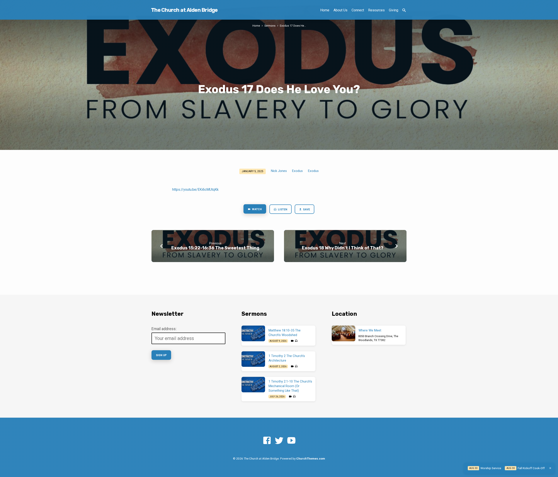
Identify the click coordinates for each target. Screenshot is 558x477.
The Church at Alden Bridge (184, 10)
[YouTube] (291, 440)
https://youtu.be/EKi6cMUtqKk (195, 189)
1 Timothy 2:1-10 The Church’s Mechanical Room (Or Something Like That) (290, 386)
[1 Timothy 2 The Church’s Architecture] (253, 359)
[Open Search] (404, 10)
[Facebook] (267, 440)
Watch (256, 209)
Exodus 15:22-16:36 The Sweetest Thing (215, 248)
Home (324, 10)
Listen (282, 209)
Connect (358, 10)
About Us (340, 10)
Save (306, 209)
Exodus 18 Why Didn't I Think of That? (342, 248)
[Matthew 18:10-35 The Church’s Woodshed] (253, 333)
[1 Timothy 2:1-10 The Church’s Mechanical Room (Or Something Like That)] (253, 385)
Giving (393, 10)
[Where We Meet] (343, 333)
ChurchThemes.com (310, 458)
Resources (376, 10)
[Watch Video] (292, 341)
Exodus (297, 171)
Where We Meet (370, 330)
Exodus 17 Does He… (293, 25)
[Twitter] (279, 440)
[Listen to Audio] (296, 341)
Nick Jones (279, 171)
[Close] (550, 468)
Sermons (270, 25)
